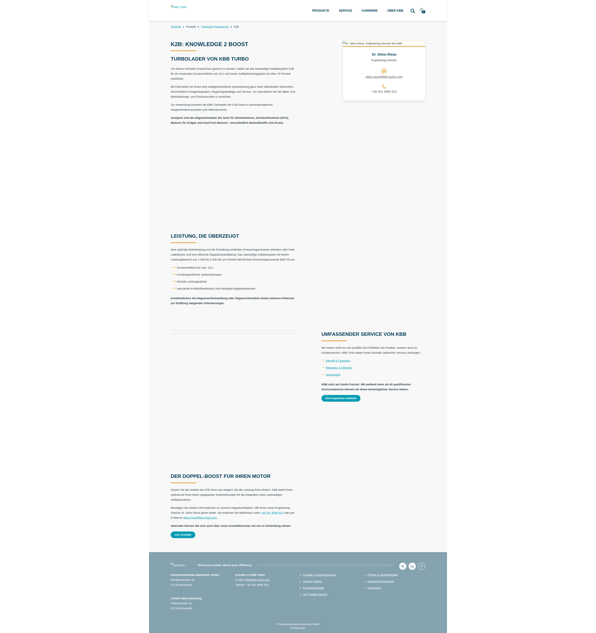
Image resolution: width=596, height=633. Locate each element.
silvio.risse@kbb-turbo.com (384, 77)
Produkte (320, 10)
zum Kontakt (183, 534)
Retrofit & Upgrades (338, 360)
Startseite (176, 26)
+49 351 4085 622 (384, 91)
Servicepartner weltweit (341, 398)
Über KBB (395, 10)
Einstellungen (298, 628)
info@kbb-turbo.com (257, 579)
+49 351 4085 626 (257, 584)
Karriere (370, 10)
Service (345, 10)
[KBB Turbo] (189, 10)
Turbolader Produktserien (215, 26)
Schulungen (333, 374)
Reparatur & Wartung (339, 367)
